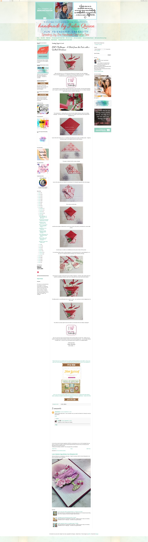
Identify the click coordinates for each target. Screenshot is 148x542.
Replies (57, 418)
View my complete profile (98, 71)
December (41, 208)
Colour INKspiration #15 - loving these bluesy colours (43, 235)
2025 (39, 194)
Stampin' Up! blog (98, 44)
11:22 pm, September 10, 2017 (66, 411)
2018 (39, 205)
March (40, 250)
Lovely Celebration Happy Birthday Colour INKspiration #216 (65, 454)
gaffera (89, 533)
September (41, 213)
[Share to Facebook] (64, 404)
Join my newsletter (77, 37)
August (40, 214)
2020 (39, 202)
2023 (39, 197)
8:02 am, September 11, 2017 (66, 420)
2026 (39, 192)
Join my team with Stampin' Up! (58, 37)
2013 (39, 260)
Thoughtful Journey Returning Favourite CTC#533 (67, 517)
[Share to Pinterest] (65, 404)
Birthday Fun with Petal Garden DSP (43, 242)
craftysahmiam (57, 411)
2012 (39, 262)
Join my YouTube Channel (88, 37)
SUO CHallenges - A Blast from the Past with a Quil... (43, 217)
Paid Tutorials (54, 39)
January (40, 253)
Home (38, 37)
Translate (98, 50)
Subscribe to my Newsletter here (43, 39)
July (40, 244)
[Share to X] (63, 404)
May (40, 247)
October (40, 211)
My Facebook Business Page (100, 37)
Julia (58, 420)
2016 (39, 255)
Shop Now (48, 37)
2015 (39, 257)
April (40, 249)
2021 (39, 200)
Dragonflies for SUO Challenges (42, 229)
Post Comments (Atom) (61, 450)
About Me (43, 37)
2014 (39, 259)
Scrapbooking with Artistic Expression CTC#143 (43, 220)
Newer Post (54, 448)
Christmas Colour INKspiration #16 (42, 223)
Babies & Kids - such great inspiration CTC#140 (43, 238)
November (41, 210)
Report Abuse (40, 278)
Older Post (88, 448)
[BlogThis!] (62, 404)
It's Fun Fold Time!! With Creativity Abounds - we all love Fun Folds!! (70, 511)
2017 (39, 207)
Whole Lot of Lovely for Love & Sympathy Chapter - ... (43, 225)
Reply (56, 416)
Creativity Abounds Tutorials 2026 (65, 39)
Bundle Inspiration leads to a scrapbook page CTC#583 (68, 523)
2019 (39, 203)
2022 (39, 199)
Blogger (97, 533)
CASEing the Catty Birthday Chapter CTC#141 (42, 231)
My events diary (69, 37)
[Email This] (61, 404)
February (41, 252)
